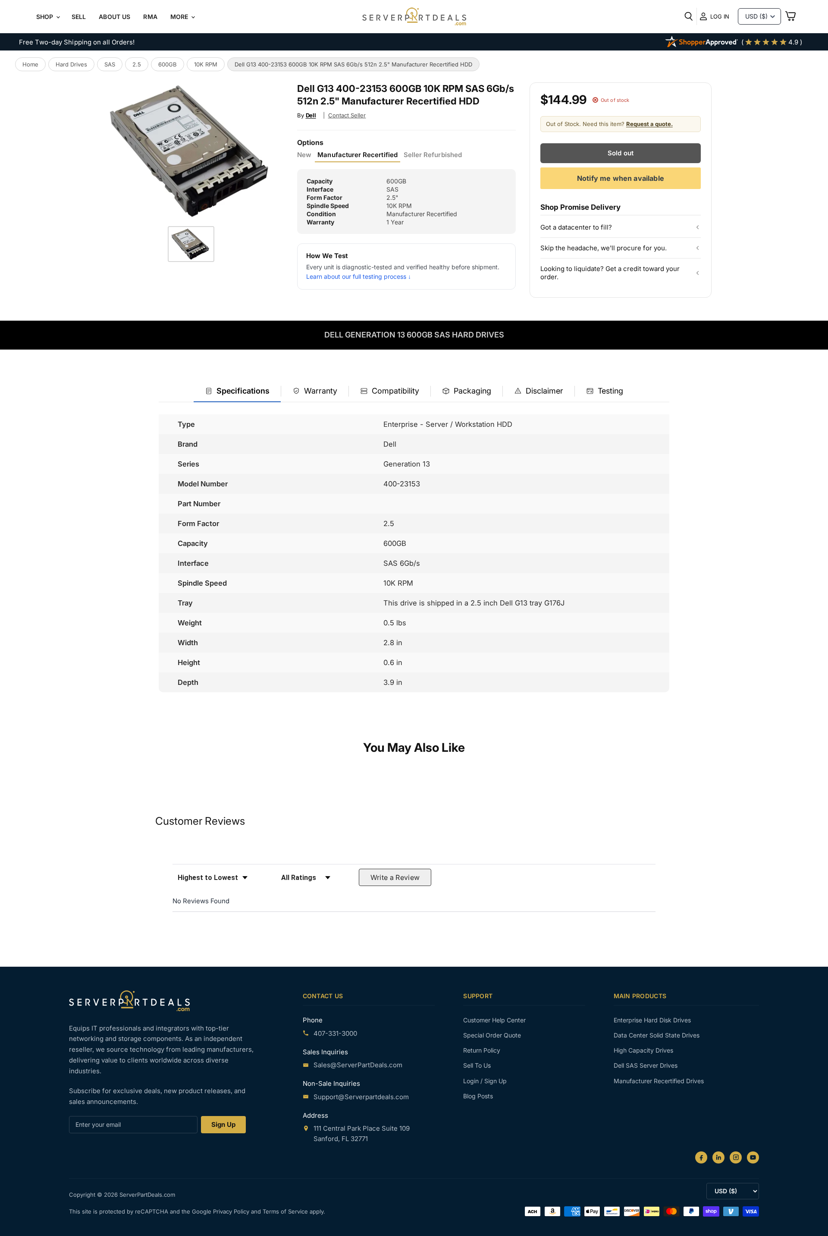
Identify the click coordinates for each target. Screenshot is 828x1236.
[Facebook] (701, 1157)
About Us (114, 16)
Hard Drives (71, 64)
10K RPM (205, 64)
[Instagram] (736, 1157)
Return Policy (481, 1050)
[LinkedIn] (718, 1157)
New (304, 155)
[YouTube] (753, 1157)
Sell (79, 16)
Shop (45, 16)
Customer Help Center (494, 1020)
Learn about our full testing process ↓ (358, 276)
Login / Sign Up (485, 1081)
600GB (167, 64)
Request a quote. (649, 123)
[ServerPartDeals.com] (129, 1000)
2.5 (136, 64)
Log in (719, 16)
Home (30, 64)
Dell (311, 115)
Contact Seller (347, 115)
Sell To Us (477, 1065)
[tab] (237, 392)
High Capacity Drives (643, 1050)
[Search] (689, 16)
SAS (109, 64)
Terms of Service (286, 1211)
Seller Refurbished (433, 155)
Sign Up (223, 1124)
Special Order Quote (492, 1035)
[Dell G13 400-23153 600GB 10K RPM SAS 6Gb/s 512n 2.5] (191, 244)
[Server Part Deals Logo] (414, 17)
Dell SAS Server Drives (645, 1065)
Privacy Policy (232, 1211)
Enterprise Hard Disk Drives (652, 1020)
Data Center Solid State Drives (656, 1035)
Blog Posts (478, 1096)
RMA (150, 16)
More (180, 16)
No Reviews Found (200, 901)
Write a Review (395, 877)
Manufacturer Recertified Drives (659, 1081)
